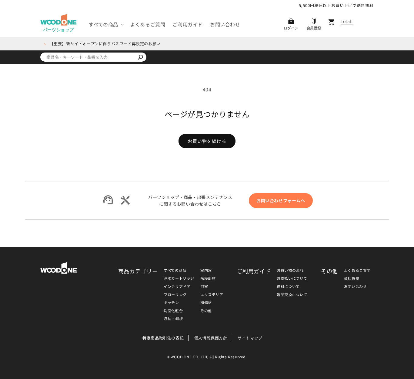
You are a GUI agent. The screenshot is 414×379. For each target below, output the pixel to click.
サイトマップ (250, 338)
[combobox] (87, 57)
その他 (206, 310)
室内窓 (206, 270)
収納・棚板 (173, 318)
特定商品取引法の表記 (163, 338)
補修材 (206, 302)
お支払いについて (292, 278)
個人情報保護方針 (210, 338)
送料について (288, 286)
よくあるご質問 (357, 270)
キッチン (171, 302)
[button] (106, 24)
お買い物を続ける (207, 141)
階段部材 (207, 278)
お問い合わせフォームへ (280, 200)
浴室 (204, 286)
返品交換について (292, 294)
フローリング (175, 294)
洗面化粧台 (173, 310)
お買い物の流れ (290, 270)
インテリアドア (177, 286)
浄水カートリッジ (179, 278)
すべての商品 (175, 270)
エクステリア (211, 294)
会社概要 (351, 278)
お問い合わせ (355, 286)
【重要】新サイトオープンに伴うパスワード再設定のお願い (105, 43)
